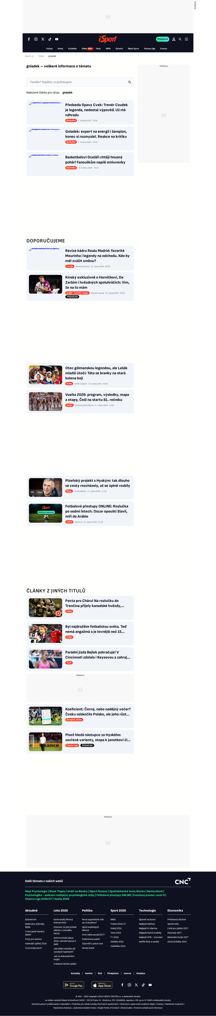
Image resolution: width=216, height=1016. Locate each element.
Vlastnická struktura (62, 1008)
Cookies (160, 1004)
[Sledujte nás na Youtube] (56, 39)
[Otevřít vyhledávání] (180, 39)
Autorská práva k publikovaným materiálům (51, 1004)
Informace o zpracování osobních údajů (137, 1004)
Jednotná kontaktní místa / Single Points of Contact (96, 1008)
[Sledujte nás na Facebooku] (28, 39)
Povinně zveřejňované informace (148, 1008)
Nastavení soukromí (174, 1004)
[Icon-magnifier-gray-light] (129, 82)
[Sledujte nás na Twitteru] (42, 39)
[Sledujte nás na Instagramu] (35, 39)
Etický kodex (126, 1008)
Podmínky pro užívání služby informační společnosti (95, 1004)
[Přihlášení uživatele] (174, 39)
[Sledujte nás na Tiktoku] (49, 39)
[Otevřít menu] (186, 39)
